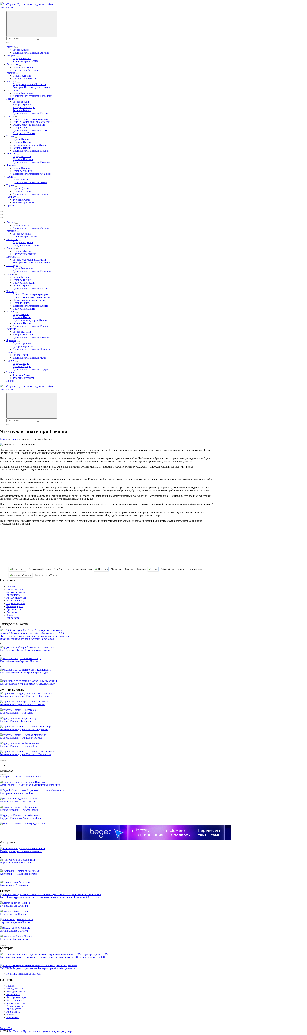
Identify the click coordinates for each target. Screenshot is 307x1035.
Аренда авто (13, 612)
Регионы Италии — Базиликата (17, 801)
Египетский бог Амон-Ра (14, 905)
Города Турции (21, 188)
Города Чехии (20, 179)
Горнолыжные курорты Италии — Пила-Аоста (25, 754)
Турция (10, 185)
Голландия (12, 90)
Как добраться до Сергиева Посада (19, 661)
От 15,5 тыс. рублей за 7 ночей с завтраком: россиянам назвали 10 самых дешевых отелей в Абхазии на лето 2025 (34, 637)
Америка (11, 55)
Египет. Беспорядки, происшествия (32, 121)
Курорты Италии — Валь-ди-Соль (18, 746)
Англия (10, 47)
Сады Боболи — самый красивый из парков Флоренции (30, 784)
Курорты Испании (23, 159)
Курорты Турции (22, 191)
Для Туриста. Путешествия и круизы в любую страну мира (40, 1031)
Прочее (10, 205)
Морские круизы (15, 603)
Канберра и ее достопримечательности (21, 851)
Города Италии (21, 139)
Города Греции (21, 101)
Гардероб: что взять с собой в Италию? (21, 776)
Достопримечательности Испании (31, 162)
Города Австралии (23, 67)
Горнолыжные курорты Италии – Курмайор (24, 729)
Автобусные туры (16, 597)
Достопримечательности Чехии (30, 182)
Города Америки (22, 58)
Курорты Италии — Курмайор (16, 712)
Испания (11, 153)
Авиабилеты (13, 594)
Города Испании (22, 156)
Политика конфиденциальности (23, 973)
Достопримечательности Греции (30, 113)
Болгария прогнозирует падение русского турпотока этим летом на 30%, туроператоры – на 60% (53, 957)
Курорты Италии (22, 142)
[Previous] (1, 760)
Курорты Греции (22, 104)
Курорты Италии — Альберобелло (19, 809)
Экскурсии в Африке (24, 78)
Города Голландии (23, 93)
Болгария (11, 81)
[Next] (4, 760)
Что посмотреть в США (26, 61)
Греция (10, 98)
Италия (10, 136)
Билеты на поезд (15, 600)
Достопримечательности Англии (31, 52)
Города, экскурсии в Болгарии (29, 84)
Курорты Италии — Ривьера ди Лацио (21, 818)
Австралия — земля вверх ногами (18, 873)
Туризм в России (22, 199)
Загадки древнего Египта (14, 930)
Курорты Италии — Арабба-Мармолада (21, 737)
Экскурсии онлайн (16, 592)
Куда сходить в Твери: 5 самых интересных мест (26, 650)
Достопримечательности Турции (31, 194)
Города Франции (22, 168)
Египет (10, 116)
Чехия (9, 176)
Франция (11, 165)
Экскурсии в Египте (24, 133)
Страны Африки (22, 75)
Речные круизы (14, 606)
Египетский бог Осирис (13, 914)
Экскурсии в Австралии (26, 70)
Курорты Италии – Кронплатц (16, 721)
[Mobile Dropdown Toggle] (16, 47)
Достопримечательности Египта (30, 130)
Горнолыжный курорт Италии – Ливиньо (22, 704)
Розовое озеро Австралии (14, 885)
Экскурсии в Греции (24, 107)
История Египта (22, 127)
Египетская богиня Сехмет (14, 939)
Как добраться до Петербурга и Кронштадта (24, 672)
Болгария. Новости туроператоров (31, 87)
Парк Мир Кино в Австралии (16, 862)
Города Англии (21, 49)
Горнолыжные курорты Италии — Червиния (24, 696)
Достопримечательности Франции (32, 173)
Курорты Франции (23, 171)
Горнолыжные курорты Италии (30, 145)
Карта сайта (12, 618)
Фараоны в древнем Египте (15, 922)
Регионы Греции (22, 110)
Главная (10, 586)
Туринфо (11, 196)
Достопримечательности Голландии (32, 96)
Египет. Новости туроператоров (30, 119)
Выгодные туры (15, 589)
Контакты (11, 615)
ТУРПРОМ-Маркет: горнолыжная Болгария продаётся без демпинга (37, 968)
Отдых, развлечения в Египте (29, 124)
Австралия (12, 64)
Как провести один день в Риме (17, 793)
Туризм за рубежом (23, 202)
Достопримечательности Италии (31, 150)
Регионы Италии (22, 147)
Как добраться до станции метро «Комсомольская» (27, 683)
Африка (10, 72)
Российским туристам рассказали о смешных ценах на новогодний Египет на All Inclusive (49, 897)
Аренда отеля (13, 609)
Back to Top (6, 1028)
